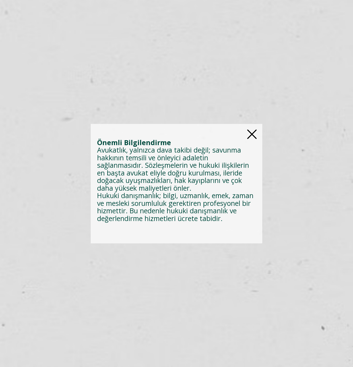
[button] (252, 134)
